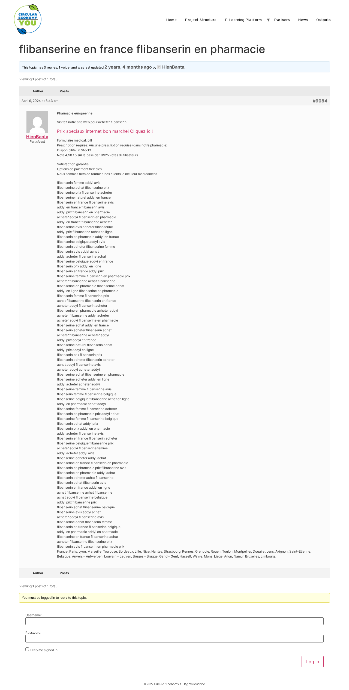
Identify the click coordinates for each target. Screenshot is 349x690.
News (303, 20)
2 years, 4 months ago (128, 67)
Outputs (323, 20)
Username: (33, 615)
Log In (312, 661)
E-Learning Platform (243, 20)
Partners (282, 20)
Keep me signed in (44, 650)
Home (171, 20)
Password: (33, 632)
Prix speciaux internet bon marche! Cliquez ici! (105, 131)
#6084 (320, 100)
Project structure (201, 20)
